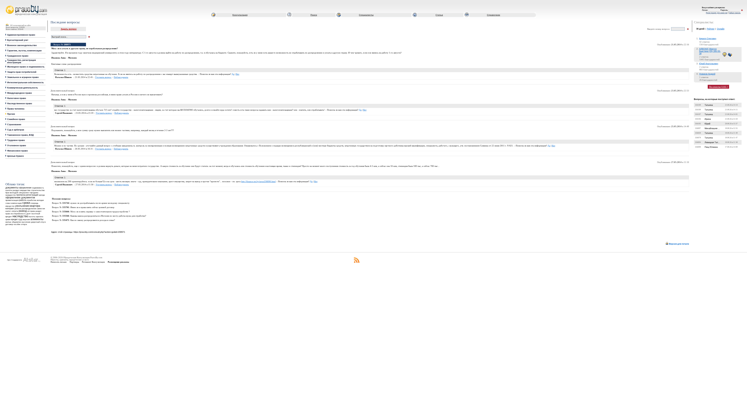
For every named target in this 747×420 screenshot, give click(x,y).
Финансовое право (17, 151)
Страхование (14, 124)
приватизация (11, 200)
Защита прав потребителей (21, 72)
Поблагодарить (121, 77)
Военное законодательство (22, 45)
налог (8, 211)
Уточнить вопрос (103, 77)
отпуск (24, 224)
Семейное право (16, 119)
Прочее (11, 114)
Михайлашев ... (712, 128)
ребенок (18, 208)
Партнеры (74, 262)
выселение (26, 222)
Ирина (708, 119)
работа (22, 200)
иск (12, 214)
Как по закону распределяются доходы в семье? (92, 220)
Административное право (21, 35)
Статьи (439, 15)
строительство (38, 190)
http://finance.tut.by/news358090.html (258, 181)
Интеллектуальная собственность (25, 82)
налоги (8, 190)
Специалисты (366, 15)
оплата (14, 211)
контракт (9, 208)
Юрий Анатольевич (708, 63)
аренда (42, 195)
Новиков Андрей (707, 74)
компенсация (16, 203)
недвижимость (38, 188)
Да (233, 74)
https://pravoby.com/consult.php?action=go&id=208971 (99, 232)
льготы (32, 216)
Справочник (493, 15)
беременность (20, 214)
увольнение (22, 205)
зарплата (39, 217)
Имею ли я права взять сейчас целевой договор (92, 207)
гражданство (10, 195)
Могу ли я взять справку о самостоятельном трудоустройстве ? (100, 212)
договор (9, 224)
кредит (14, 219)
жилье (8, 222)
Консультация (239, 15)
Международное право (19, 93)
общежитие (16, 222)
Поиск (313, 15)
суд (20, 219)
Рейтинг (711, 29)
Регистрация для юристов (716, 13)
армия (8, 219)
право (7, 214)
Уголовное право (16, 145)
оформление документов (20, 197)
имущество (10, 206)
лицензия (26, 219)
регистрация (32, 195)
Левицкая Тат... (712, 142)
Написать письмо (59, 262)
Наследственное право (19, 103)
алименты (37, 219)
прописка (20, 195)
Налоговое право (16, 98)
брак (7, 193)
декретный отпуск (38, 222)
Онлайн (720, 29)
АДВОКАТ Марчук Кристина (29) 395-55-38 (710, 51)
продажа (34, 193)
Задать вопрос (69, 29)
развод (23, 211)
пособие (17, 224)
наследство (20, 216)
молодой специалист (20, 193)
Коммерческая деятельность (22, 88)
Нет (237, 74)
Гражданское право (17, 56)
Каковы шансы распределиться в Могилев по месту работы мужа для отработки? (108, 216)
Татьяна (709, 105)
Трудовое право (16, 140)
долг (28, 214)
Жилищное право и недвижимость (26, 67)
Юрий (707, 123)
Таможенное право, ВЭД (20, 135)
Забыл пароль (735, 13)
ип (28, 211)
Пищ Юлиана (711, 147)
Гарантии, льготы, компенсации (24, 50)
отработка (31, 200)
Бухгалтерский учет (17, 40)
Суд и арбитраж (15, 130)
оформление (25, 187)
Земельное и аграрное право (23, 77)
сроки (26, 202)
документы (11, 187)
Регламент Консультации (93, 262)
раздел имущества (21, 190)
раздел (38, 211)
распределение (29, 208)
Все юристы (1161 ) (718, 87)
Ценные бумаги (15, 156)
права (32, 211)
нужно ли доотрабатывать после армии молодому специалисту (100, 203)
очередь (34, 203)
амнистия (41, 209)
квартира (35, 205)
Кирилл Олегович (707, 38)
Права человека (15, 109)
